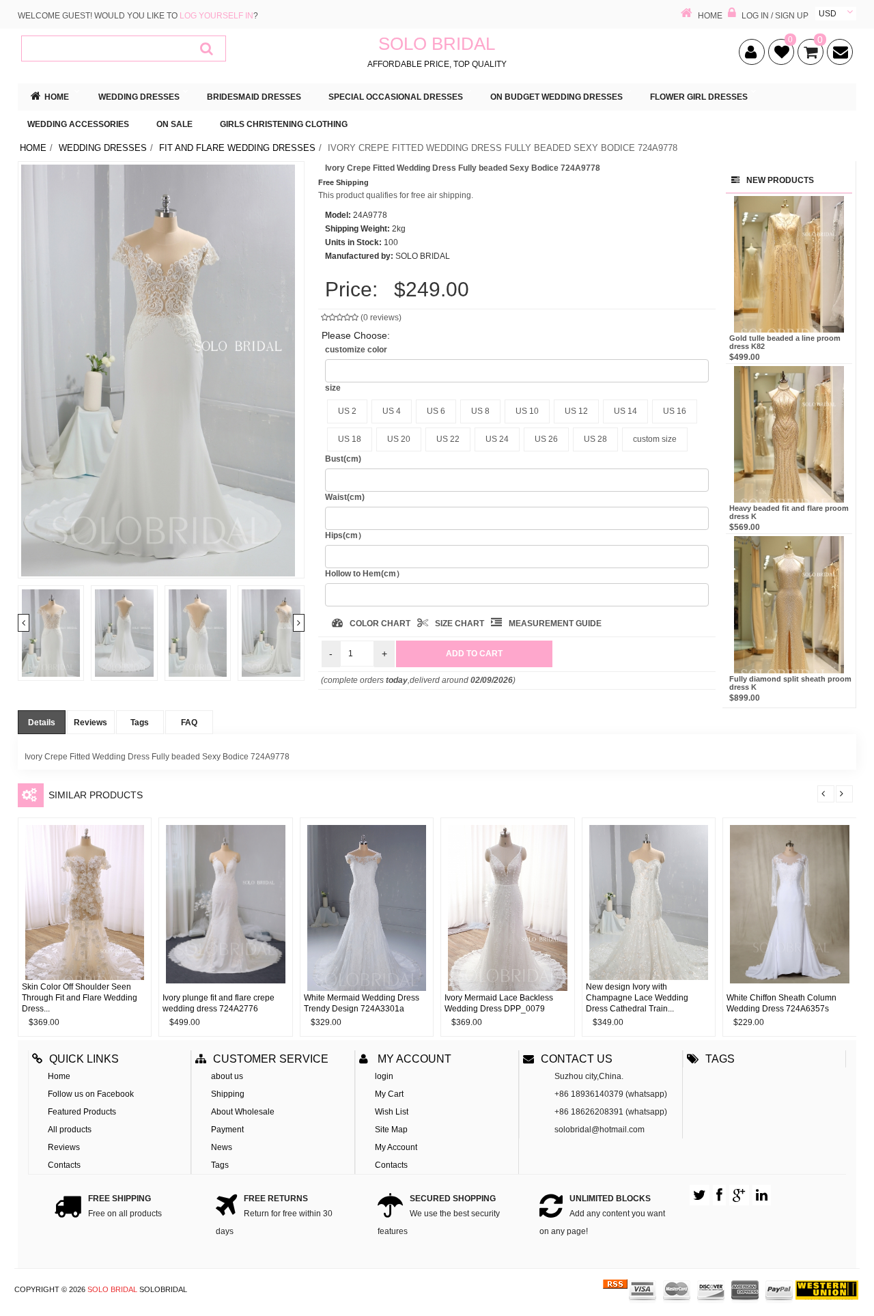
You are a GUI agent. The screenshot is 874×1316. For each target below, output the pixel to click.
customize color (356, 349)
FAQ (189, 722)
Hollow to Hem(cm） (364, 573)
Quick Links (84, 1059)
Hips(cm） (345, 535)
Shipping (227, 1094)
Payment (227, 1129)
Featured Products (82, 1112)
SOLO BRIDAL (112, 1289)
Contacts (64, 1165)
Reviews (90, 722)
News (221, 1147)
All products (69, 1129)
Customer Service (270, 1059)
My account (413, 1059)
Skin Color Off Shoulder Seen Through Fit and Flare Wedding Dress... (79, 997)
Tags (139, 722)
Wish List (391, 1112)
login (384, 1076)
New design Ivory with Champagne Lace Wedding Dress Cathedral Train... (637, 997)
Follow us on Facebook (91, 1094)
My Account (396, 1147)
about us (227, 1076)
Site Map (391, 1129)
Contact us (576, 1059)
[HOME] (686, 14)
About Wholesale (242, 1112)
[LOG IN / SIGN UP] (732, 14)
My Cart (389, 1094)
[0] (779, 54)
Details (41, 722)
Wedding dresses (103, 148)
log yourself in (216, 15)
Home (33, 148)
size (333, 388)
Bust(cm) (343, 459)
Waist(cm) (345, 497)
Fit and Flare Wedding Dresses (237, 148)
